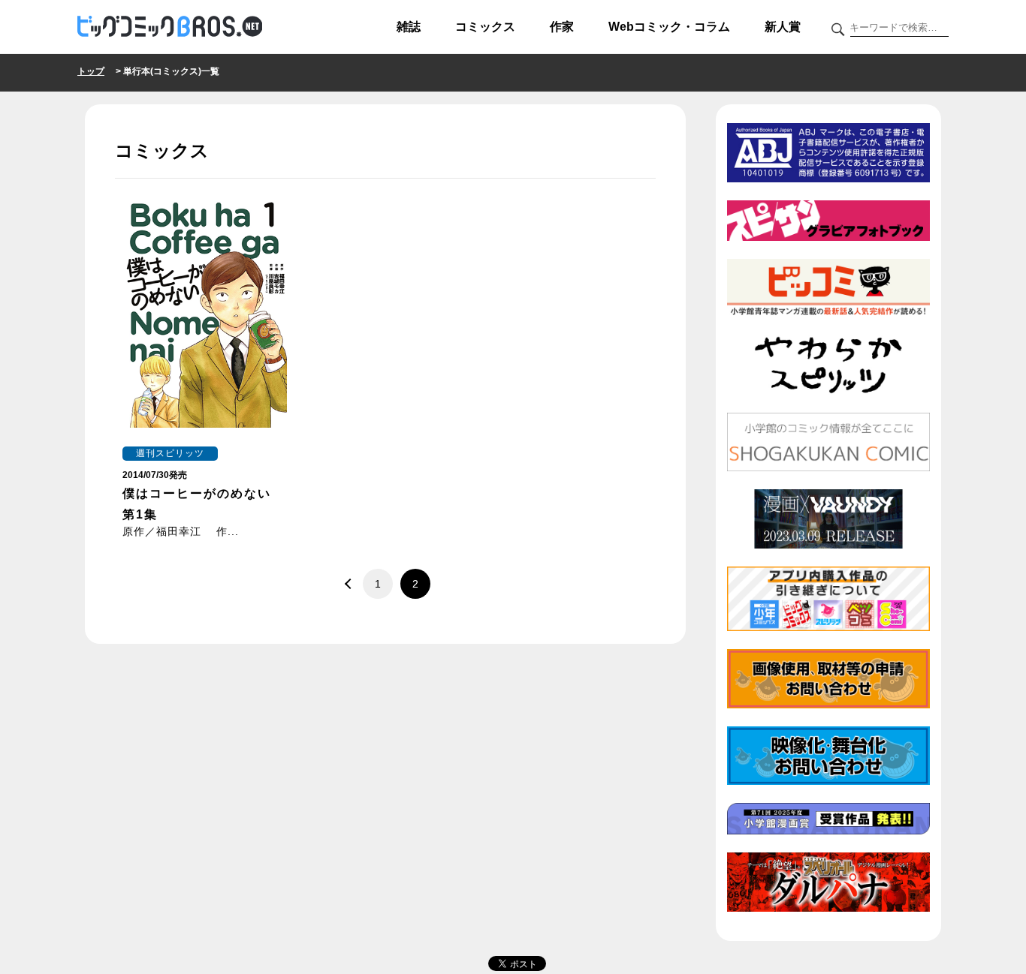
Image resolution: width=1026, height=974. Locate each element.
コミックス (485, 26)
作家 (562, 26)
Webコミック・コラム (669, 26)
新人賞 (783, 26)
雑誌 (409, 26)
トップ (90, 71)
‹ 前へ (347, 584)
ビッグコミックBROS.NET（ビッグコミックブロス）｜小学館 (169, 27)
